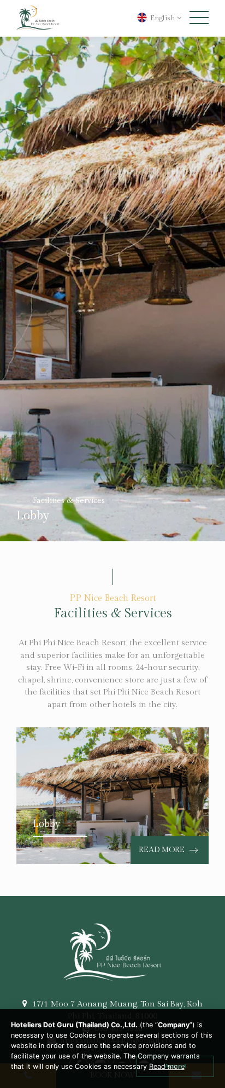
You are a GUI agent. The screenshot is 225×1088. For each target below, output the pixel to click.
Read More (163, 850)
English (163, 18)
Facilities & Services (69, 500)
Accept (175, 1066)
